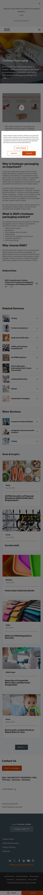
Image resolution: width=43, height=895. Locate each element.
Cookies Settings (21, 148)
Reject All (14, 153)
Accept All (29, 153)
